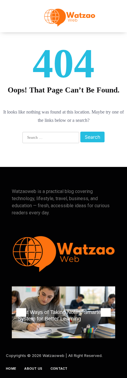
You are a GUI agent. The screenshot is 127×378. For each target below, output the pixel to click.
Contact (59, 368)
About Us (33, 368)
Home (11, 368)
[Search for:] (50, 138)
